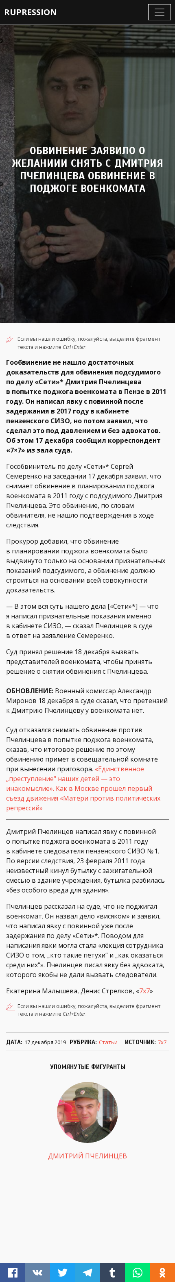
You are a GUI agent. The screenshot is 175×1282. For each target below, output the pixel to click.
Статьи (108, 1042)
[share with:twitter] (62, 1272)
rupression (30, 12)
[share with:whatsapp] (137, 1272)
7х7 (144, 990)
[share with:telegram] (87, 1272)
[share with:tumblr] (112, 1272)
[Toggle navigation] (159, 12)
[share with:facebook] (12, 1272)
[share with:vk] (37, 1272)
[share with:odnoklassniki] (162, 1272)
